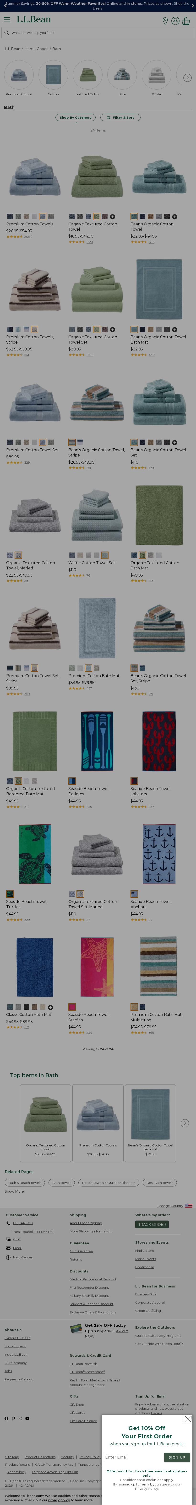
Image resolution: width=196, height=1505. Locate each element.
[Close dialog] (187, 1419)
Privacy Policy (146, 1488)
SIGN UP (177, 1457)
